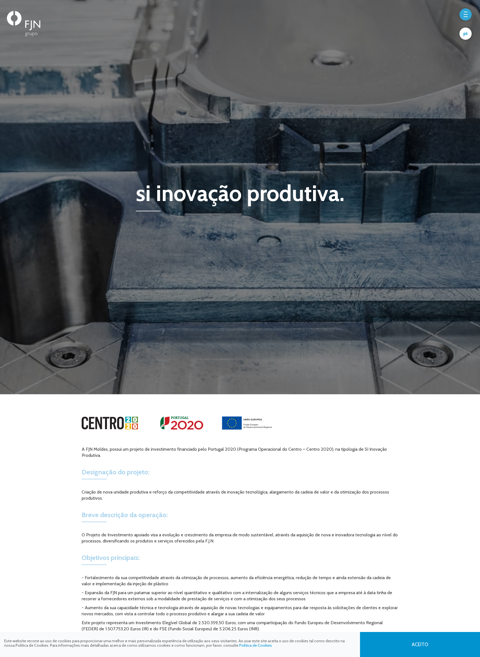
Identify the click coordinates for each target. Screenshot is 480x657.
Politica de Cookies (255, 645)
